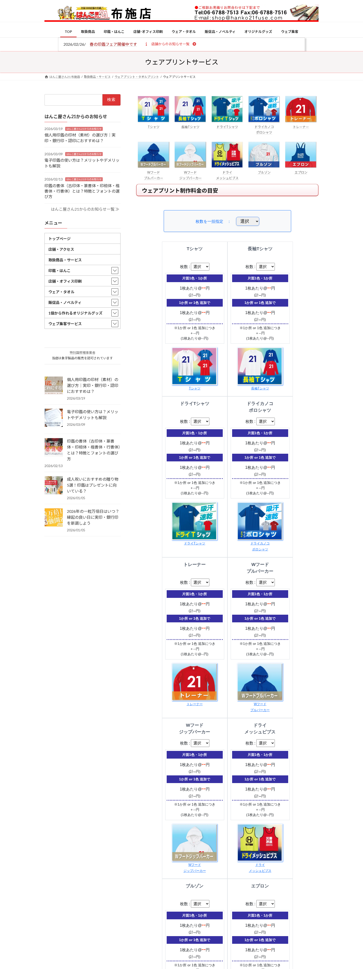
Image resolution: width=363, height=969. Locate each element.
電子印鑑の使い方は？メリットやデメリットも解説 (92, 414)
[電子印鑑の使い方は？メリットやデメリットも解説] (53, 418)
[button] (170, 43)
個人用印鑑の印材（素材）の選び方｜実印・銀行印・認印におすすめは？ (92, 385)
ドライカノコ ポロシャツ (264, 129)
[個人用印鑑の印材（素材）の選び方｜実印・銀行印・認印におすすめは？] (53, 386)
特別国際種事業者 (82, 353)
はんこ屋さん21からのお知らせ (83, 128)
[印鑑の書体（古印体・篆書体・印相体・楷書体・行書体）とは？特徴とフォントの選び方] (53, 447)
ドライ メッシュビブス (227, 175)
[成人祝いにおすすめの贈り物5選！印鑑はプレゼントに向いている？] (53, 485)
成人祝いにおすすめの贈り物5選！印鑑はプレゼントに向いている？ (92, 485)
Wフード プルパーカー (153, 175)
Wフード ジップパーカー (190, 175)
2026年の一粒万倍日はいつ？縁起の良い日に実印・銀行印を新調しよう (93, 517)
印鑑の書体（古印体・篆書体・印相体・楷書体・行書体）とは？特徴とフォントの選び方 (82, 191)
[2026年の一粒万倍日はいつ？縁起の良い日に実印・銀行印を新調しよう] (53, 517)
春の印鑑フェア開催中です (113, 44)
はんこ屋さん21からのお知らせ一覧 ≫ (85, 209)
